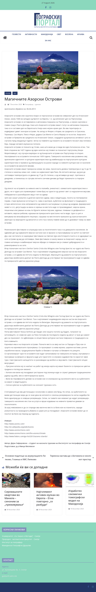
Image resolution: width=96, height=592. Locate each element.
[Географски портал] (5, 38)
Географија (29, 104)
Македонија (47, 34)
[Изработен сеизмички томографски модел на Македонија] (80, 474)
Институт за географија (12, 542)
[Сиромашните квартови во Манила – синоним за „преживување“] (16, 474)
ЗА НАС (48, 40)
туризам (38, 104)
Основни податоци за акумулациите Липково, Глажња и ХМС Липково (25, 457)
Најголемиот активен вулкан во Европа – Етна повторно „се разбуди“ (47, 498)
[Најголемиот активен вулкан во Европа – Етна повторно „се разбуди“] (48, 474)
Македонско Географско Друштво (16, 545)
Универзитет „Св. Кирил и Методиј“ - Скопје (21, 536)
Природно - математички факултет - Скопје (20, 539)
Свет (59, 34)
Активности (31, 34)
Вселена (69, 34)
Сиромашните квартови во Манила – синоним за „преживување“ (14, 498)
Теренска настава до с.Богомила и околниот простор (70, 457)
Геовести (16, 34)
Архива (80, 34)
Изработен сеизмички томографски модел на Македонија (76, 497)
